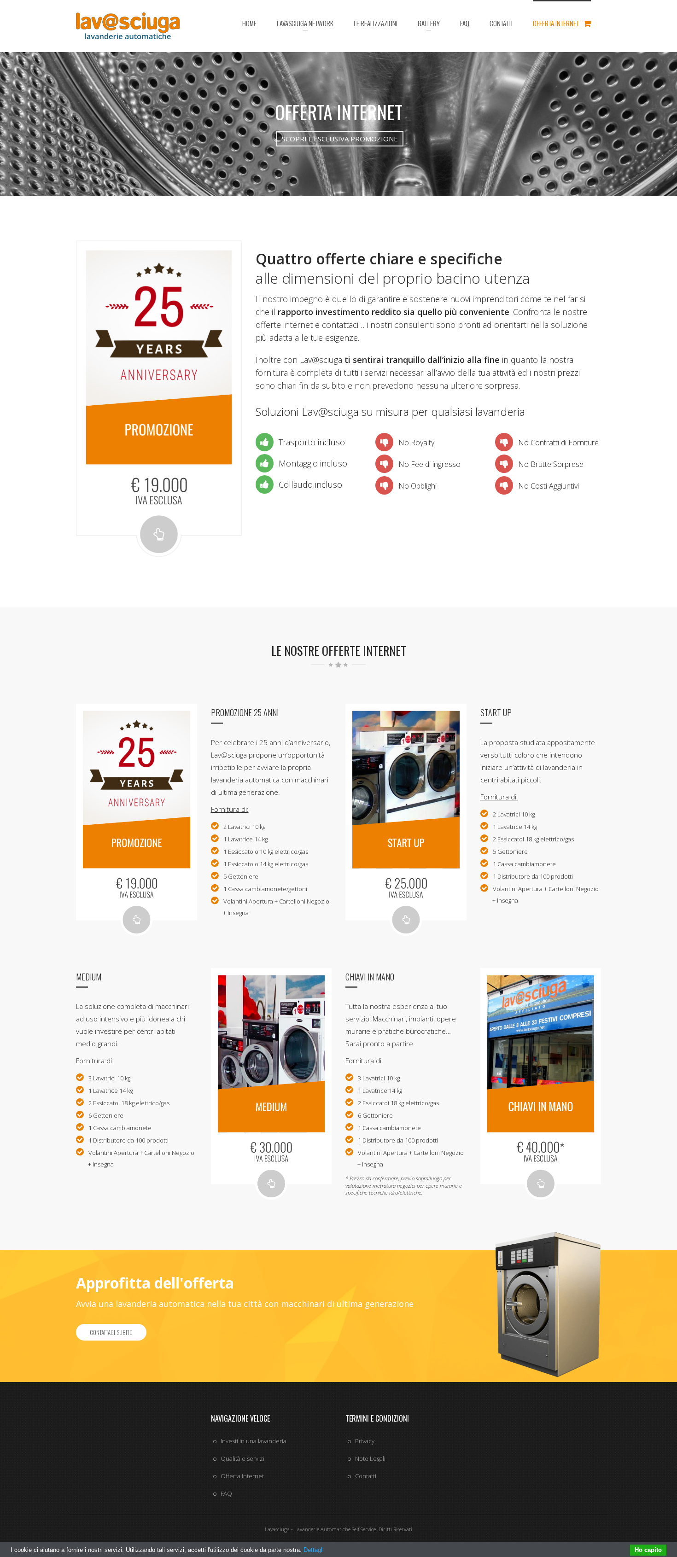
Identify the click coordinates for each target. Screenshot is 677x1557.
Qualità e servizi (242, 1458)
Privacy (364, 1441)
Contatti (365, 1476)
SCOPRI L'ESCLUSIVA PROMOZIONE (340, 138)
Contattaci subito (111, 1332)
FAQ (226, 1493)
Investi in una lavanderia (253, 1441)
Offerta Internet (242, 1476)
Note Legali (370, 1458)
